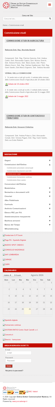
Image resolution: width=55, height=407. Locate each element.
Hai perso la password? (14, 371)
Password (9, 358)
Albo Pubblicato (12, 200)
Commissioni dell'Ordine (16, 164)
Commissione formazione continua (19, 177)
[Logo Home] (22, 3)
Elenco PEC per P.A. (13, 213)
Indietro (6, 275)
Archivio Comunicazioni (15, 208)
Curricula (9, 204)
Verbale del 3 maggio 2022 (18, 96)
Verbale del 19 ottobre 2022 (18, 84)
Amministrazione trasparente (17, 217)
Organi (8, 160)
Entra (9, 366)
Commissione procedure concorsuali (20, 168)
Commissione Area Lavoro (16, 180)
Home (5, 25)
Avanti (18, 275)
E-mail (7, 350)
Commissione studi (16, 25)
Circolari (8, 196)
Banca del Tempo (12, 225)
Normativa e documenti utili (17, 192)
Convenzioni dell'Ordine (15, 184)
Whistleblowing (12, 229)
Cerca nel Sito (27, 16)
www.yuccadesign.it (19, 401)
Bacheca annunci (12, 221)
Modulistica (10, 188)
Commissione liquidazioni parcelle (19, 171)
